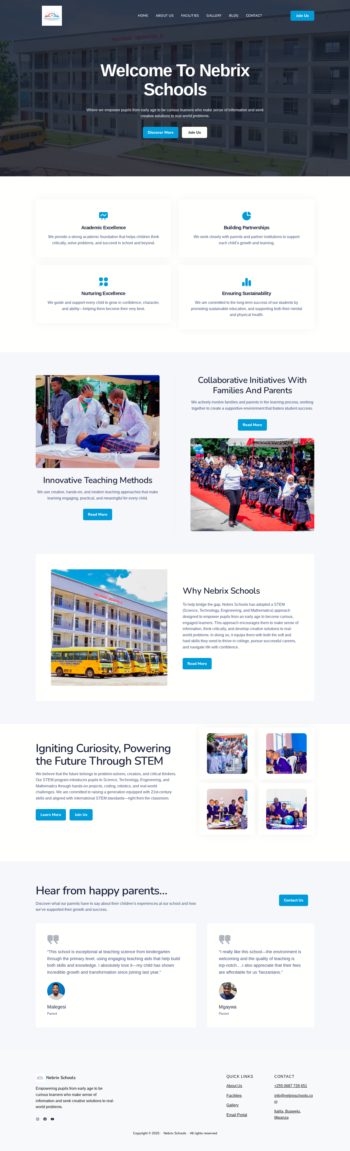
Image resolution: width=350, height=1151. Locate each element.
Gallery (232, 1105)
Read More (97, 514)
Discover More (161, 132)
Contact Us (293, 900)
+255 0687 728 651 (290, 1086)
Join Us (302, 15)
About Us (234, 1086)
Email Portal (236, 1115)
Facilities (234, 1096)
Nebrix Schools (61, 1077)
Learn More (50, 814)
